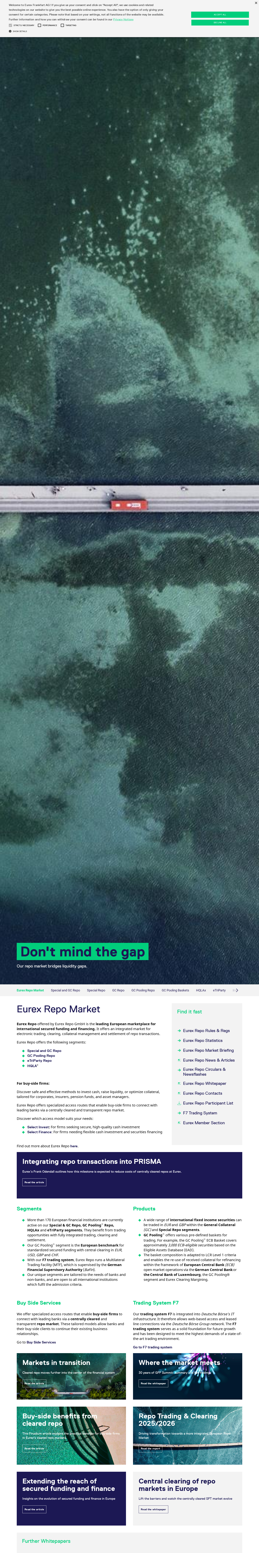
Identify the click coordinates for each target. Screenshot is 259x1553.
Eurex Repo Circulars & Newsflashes (204, 1072)
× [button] (256, 3)
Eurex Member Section (204, 1122)
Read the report (150, 1448)
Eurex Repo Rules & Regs (206, 1030)
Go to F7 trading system (152, 1347)
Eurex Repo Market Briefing (208, 1050)
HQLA (33, 1066)
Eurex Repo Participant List (208, 1103)
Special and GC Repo (65, 990)
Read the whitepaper (153, 1383)
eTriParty (219, 990)
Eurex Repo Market (30, 990)
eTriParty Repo (39, 1060)
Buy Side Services (41, 1342)
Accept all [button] (220, 15)
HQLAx (201, 990)
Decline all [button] (220, 22)
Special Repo (96, 990)
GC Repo (118, 990)
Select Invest (38, 1127)
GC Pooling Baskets (175, 990)
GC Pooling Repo (143, 990)
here (74, 1146)
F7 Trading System (200, 1113)
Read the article (34, 1182)
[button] (10, 25)
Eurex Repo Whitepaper (204, 1083)
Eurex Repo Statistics (203, 1040)
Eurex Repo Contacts (202, 1093)
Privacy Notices (123, 19)
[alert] (129, 18)
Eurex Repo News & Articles (209, 1060)
